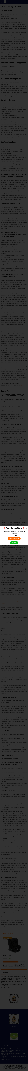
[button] (26, 528)
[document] (14, 535)
